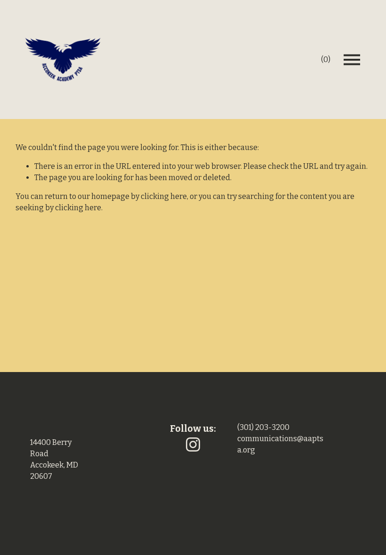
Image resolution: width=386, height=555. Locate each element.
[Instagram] (193, 444)
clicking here (164, 196)
